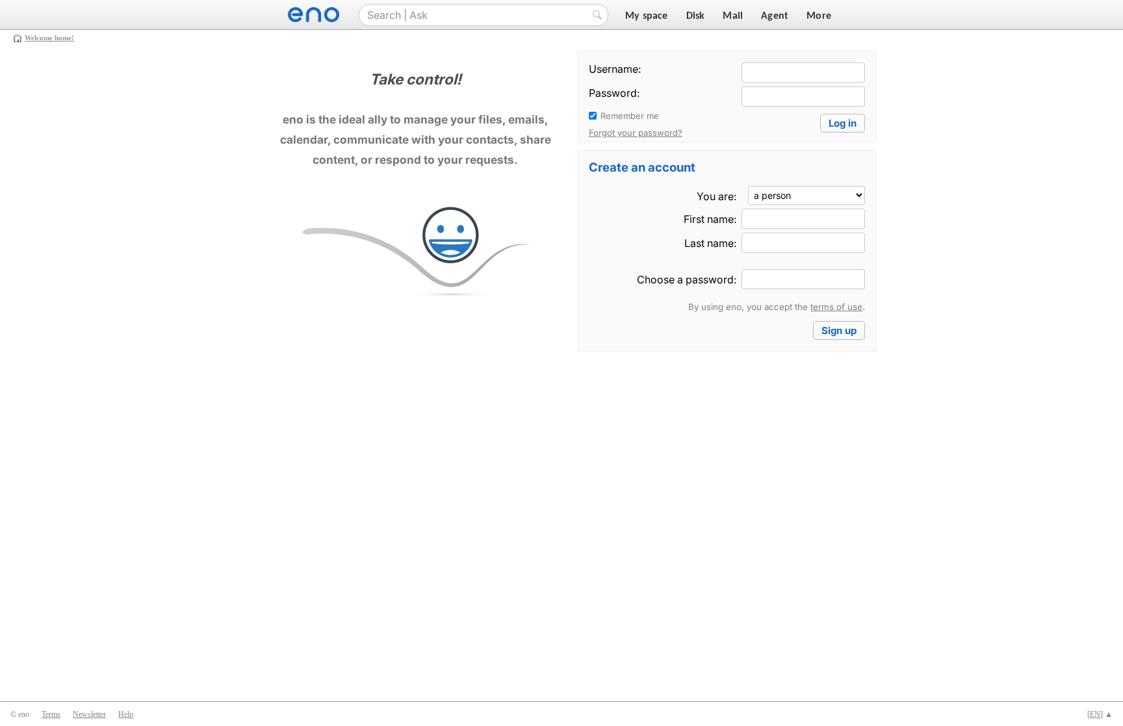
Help (125, 714)
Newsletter (89, 714)
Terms (51, 714)
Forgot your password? (635, 132)
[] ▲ (1100, 714)
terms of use (836, 307)
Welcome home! (49, 38)
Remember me (629, 115)
